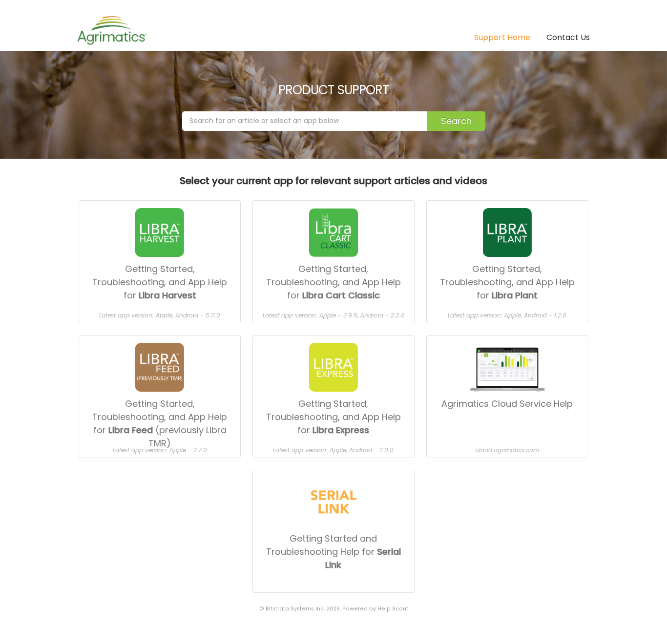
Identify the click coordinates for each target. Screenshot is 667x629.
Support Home (502, 37)
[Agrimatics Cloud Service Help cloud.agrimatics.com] (507, 339)
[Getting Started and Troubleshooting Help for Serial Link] (334, 474)
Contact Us (568, 37)
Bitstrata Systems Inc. (295, 608)
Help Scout (392, 608)
